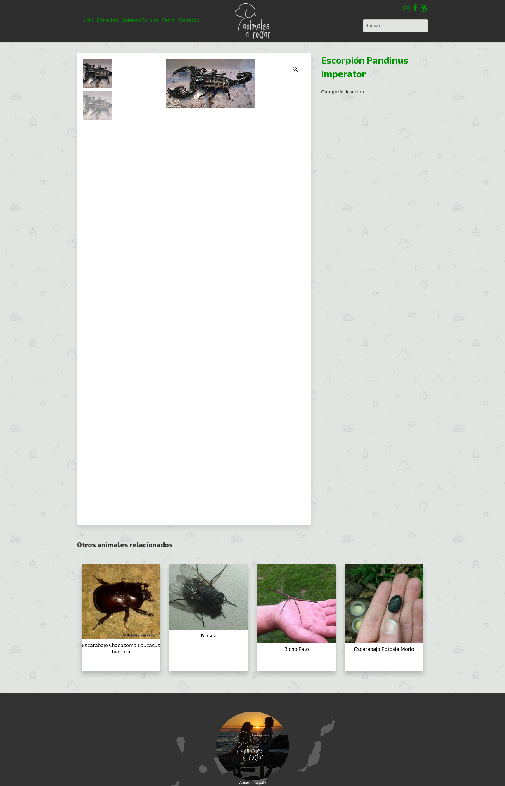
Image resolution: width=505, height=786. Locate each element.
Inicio (87, 20)
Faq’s (168, 20)
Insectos (355, 92)
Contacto (188, 20)
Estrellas (107, 20)
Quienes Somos (140, 20)
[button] (295, 69)
